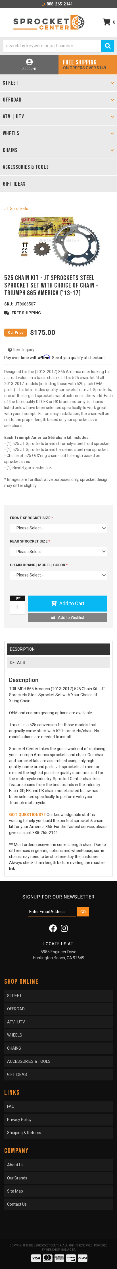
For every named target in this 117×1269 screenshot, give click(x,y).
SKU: (8, 304)
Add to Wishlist (71, 617)
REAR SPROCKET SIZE (29, 541)
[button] (58, 46)
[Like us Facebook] (53, 930)
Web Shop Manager (60, 1249)
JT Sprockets (16, 208)
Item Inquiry (23, 349)
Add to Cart (71, 603)
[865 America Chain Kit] (58, 241)
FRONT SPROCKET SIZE (30, 518)
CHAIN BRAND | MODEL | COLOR (38, 565)
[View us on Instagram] (64, 930)
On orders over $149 (84, 64)
